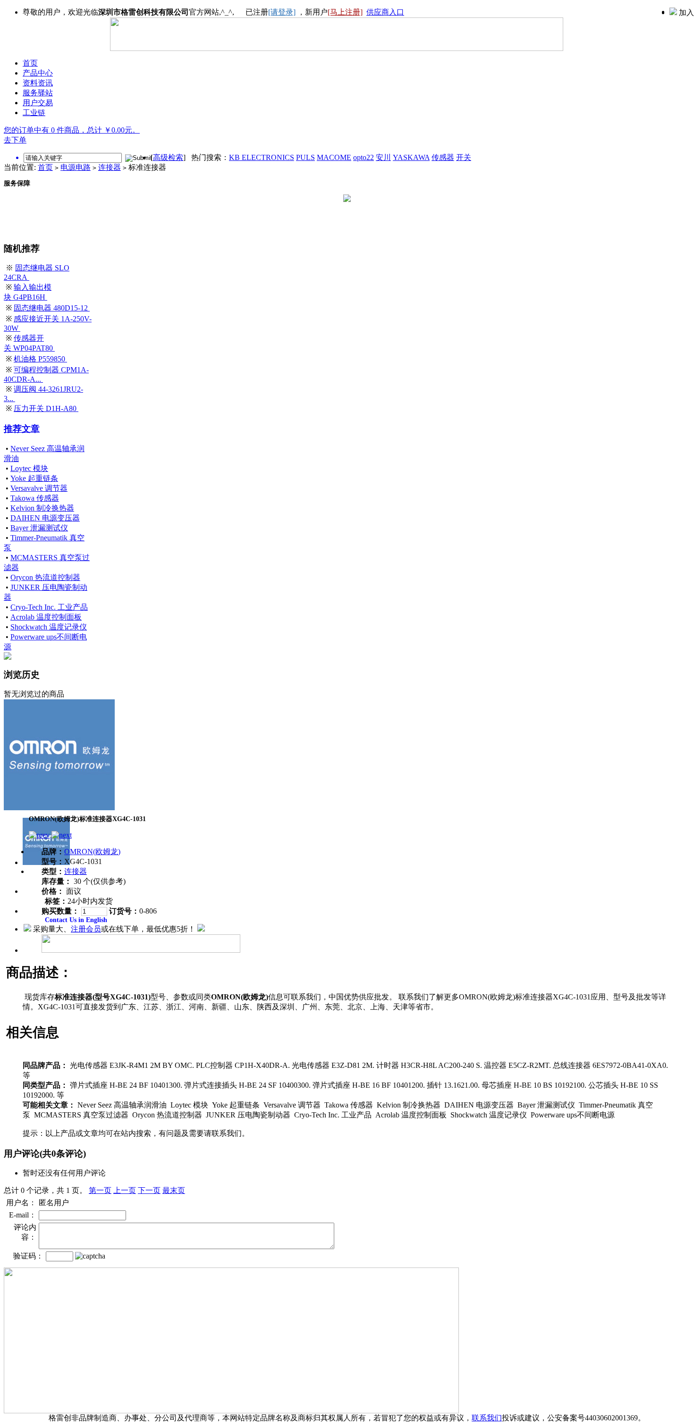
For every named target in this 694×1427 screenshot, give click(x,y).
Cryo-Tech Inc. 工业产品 (49, 607)
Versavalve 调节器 (39, 488)
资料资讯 (38, 83)
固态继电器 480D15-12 (52, 308)
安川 (383, 157)
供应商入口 (385, 12)
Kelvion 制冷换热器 (42, 508)
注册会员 (86, 929)
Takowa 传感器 (34, 498)
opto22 (363, 157)
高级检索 (168, 157)
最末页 (173, 1190)
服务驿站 (38, 93)
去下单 (15, 140)
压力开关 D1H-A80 (46, 408)
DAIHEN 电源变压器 (45, 518)
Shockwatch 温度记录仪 (48, 627)
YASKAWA (411, 157)
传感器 (443, 157)
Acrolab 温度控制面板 (46, 617)
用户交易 (38, 103)
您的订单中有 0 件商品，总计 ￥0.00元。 (72, 130)
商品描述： (39, 972)
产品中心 (38, 73)
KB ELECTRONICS (261, 157)
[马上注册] (345, 12)
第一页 (100, 1190)
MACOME (334, 157)
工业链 (34, 113)
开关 (463, 157)
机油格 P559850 (40, 359)
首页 (30, 63)
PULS (305, 157)
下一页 (149, 1190)
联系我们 (487, 1418)
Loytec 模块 (29, 468)
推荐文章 (22, 429)
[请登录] (282, 12)
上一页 (124, 1190)
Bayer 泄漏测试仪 (39, 528)
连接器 (109, 167)
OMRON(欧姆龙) (92, 852)
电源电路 (75, 167)
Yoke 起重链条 (34, 478)
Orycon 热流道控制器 (45, 577)
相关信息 (32, 1032)
